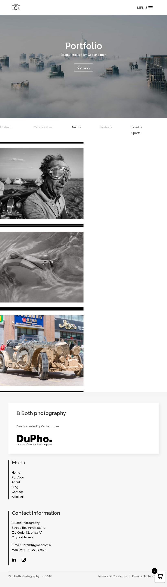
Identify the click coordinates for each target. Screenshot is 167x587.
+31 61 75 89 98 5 (34, 550)
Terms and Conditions (112, 576)
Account (17, 496)
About (16, 482)
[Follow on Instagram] (24, 560)
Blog (15, 487)
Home (16, 472)
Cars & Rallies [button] (43, 127)
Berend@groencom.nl (37, 545)
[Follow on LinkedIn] (14, 560)
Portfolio (18, 477)
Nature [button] (76, 127)
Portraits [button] (106, 127)
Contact (83, 67)
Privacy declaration (145, 576)
